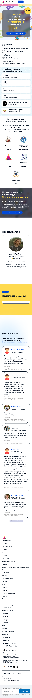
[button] (21, 2)
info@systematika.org (9, 654)
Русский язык (6, 608)
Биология (5, 590)
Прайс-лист (5, 564)
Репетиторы (6, 622)
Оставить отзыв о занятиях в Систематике (15, 342)
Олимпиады (5, 640)
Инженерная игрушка (8, 605)
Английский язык (7, 610)
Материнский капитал (8, 561)
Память (4, 596)
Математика (5, 572)
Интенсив (5, 634)
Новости (4, 552)
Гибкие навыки (6, 599)
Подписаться (24, 691)
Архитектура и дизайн (8, 593)
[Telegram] (10, 650)
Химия (4, 602)
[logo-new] (3, 1)
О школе (4, 543)
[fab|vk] (4, 667)
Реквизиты (5, 676)
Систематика (6, 540)
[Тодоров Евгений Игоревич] (16, 252)
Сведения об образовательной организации (15, 567)
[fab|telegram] (7, 667)
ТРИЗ (3, 584)
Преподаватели (7, 546)
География (5, 613)
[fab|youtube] (11, 667)
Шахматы (5, 581)
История (4, 587)
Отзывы (4, 549)
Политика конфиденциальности (11, 680)
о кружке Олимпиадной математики (15, 368)
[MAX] (4, 650)
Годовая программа (8, 637)
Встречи (4, 628)
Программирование (8, 578)
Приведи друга (6, 558)
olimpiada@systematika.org (11, 657)
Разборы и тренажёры (9, 631)
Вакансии (5, 555)
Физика (4, 575)
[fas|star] (14, 667)
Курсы (4, 625)
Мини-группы (22, 5)
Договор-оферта (6, 678)
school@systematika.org (10, 662)
